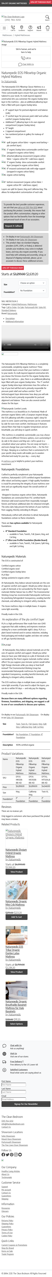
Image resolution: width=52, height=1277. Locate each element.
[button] (5, 43)
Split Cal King (38, 727)
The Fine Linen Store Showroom (15, 1145)
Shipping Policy (8, 1223)
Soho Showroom (8, 1136)
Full (30, 724)
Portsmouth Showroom (11, 1142)
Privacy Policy (7, 1229)
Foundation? (9, 292)
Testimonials (7, 1177)
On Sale (21, 307)
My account (6, 1189)
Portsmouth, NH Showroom (31, 236)
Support (5, 1186)
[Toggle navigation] (4, 28)
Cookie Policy (7, 1235)
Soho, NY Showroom (28, 239)
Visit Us (13, 1053)
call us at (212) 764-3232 (27, 207)
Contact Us (6, 1127)
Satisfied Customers (19, 1069)
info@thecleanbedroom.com (13, 1124)
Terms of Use (7, 1232)
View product (17, 872)
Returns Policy (7, 1220)
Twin (18, 724)
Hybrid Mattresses (19, 304)
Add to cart (16, 917)
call (38, 258)
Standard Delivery (9, 310)
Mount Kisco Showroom (11, 1139)
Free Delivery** (17, 1061)
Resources (6, 1208)
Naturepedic (12, 313)
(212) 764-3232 (7, 1121)
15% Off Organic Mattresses (14, 3)
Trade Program (8, 1254)
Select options (16, 1024)
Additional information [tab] (15, 321)
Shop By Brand (8, 1248)
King (40, 724)
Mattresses (32, 304)
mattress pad (8, 461)
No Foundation (22, 734)
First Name (6, 1081)
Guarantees (6, 1196)
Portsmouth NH (31, 307)
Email (4, 1096)
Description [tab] (10, 318)
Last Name (6, 1088)
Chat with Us (16, 1045)
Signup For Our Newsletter (26, 1104)
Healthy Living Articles (11, 1171)
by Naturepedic (9, 81)
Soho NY (42, 307)
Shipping (5, 1199)
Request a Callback (13, 226)
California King (26, 727)
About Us (5, 1174)
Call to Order (11, 307)
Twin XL (24, 724)
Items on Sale (7, 1251)
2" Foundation (34, 734)
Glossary (5, 1211)
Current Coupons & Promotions (14, 1245)
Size (5, 284)
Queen (35, 724)
